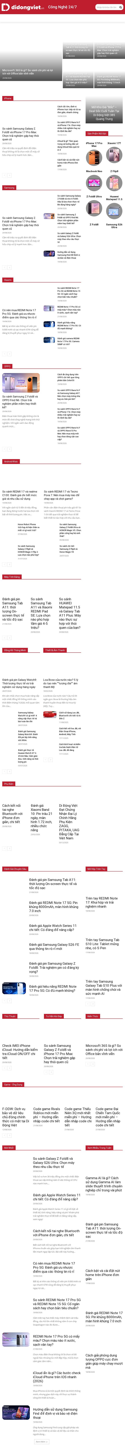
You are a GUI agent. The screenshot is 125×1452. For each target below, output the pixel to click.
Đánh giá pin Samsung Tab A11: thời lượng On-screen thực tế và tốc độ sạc (13, 609)
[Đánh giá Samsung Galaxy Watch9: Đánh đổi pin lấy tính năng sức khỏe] (8, 733)
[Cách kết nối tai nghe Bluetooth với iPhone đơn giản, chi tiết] (13, 796)
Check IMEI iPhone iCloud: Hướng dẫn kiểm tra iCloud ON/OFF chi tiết (20, 1052)
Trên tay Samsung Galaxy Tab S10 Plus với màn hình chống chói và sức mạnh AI (104, 988)
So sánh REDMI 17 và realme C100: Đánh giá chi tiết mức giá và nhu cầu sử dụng (19, 495)
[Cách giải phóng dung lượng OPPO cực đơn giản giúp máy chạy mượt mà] (104, 1341)
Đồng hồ (56, 862)
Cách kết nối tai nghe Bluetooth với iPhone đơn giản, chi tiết (12, 814)
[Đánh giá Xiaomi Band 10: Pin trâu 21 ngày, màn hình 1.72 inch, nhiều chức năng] (42, 796)
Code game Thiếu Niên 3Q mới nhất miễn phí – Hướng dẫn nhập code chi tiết (78, 1117)
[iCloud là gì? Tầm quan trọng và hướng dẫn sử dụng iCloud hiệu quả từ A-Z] (49, 143)
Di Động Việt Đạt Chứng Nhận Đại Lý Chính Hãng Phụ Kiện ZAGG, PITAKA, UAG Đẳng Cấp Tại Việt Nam (69, 822)
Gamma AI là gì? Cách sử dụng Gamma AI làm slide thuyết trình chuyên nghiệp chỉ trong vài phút (104, 1184)
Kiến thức (93, 1016)
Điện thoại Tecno (30, 457)
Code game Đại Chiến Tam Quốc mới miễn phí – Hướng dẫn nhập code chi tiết (108, 1117)
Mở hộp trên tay (96, 869)
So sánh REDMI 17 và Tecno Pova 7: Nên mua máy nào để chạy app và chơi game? (61, 495)
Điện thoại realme (51, 457)
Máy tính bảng (40, 862)
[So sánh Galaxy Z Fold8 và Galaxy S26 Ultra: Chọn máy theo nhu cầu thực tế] (49, 235)
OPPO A (58, 366)
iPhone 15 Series (73, 91)
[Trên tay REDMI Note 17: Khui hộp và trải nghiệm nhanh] (104, 885)
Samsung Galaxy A (72, 183)
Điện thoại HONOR (72, 457)
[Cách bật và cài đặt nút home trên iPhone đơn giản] (49, 161)
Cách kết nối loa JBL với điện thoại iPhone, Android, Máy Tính (70, 731)
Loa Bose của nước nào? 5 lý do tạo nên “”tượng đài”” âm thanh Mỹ (60, 683)
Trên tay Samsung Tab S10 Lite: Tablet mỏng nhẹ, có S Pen (102, 944)
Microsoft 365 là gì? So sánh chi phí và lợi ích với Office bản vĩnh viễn (104, 1050)
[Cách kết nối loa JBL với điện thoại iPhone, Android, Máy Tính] (49, 730)
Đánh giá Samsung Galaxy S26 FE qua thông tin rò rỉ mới (54, 947)
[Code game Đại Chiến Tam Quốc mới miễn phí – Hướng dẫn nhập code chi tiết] (109, 1098)
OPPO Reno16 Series (40, 366)
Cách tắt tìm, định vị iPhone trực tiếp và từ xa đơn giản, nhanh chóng (69, 109)
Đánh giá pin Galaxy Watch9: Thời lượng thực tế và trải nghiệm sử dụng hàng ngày (19, 683)
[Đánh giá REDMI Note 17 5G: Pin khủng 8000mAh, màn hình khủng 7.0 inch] (109, 73)
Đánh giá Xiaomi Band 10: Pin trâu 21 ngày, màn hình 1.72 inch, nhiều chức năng (41, 818)
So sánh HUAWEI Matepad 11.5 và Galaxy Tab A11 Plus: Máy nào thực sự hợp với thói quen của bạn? (70, 613)
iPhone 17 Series (32, 91)
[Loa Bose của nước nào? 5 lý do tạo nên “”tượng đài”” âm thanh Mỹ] (62, 666)
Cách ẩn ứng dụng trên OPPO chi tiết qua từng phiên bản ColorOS (68, 377)
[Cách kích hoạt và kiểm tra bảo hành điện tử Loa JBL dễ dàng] (49, 746)
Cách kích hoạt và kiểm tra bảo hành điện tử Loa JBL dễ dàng (69, 747)
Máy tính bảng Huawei (70, 572)
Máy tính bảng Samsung (69, 570)
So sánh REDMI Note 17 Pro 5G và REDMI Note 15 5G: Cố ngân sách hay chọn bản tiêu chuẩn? (57, 1304)
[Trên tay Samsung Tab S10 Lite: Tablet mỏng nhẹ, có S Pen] (104, 926)
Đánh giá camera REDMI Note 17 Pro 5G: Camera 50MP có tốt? (68, 341)
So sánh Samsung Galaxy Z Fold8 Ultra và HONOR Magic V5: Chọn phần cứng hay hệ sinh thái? (70, 530)
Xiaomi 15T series (51, 273)
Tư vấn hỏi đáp (54, 1016)
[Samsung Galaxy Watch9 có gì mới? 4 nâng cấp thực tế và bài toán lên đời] (8, 714)
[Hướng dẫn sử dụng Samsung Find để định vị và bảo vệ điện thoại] (49, 254)
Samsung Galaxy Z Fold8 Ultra (44, 183)
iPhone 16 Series (53, 91)
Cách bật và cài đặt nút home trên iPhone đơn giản (68, 163)
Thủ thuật (9, 1016)
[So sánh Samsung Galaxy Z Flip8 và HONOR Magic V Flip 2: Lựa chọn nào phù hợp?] (8, 548)
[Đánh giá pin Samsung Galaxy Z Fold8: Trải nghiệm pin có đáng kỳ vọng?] (14, 965)
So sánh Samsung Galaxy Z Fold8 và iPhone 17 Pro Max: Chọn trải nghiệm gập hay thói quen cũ (59, 1054)
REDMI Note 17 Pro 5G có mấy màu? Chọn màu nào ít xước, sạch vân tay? (69, 310)
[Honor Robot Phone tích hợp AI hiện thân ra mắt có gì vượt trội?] (8, 526)
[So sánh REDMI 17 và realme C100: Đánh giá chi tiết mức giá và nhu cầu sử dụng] (20, 478)
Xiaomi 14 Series (73, 273)
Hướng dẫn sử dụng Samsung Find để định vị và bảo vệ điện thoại (68, 255)
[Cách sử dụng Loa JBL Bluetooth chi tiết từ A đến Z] (49, 714)
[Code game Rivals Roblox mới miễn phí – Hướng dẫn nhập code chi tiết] (46, 1098)
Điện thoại (24, 862)
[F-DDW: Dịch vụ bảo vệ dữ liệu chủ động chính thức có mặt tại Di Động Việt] (15, 1098)
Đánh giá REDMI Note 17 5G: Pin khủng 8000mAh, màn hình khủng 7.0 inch (53, 907)
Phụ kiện (77, 864)
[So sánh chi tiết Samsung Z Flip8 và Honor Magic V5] (50, 548)
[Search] (120, 7)
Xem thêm (40, 1441)
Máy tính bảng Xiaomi (45, 572)
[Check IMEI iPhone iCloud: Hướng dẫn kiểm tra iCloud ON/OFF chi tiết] (20, 1032)
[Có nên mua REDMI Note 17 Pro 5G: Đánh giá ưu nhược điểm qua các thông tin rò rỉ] (21, 296)
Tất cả (17, 91)
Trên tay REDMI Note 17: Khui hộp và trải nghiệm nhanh (102, 902)
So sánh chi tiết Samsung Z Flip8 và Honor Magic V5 (68, 549)
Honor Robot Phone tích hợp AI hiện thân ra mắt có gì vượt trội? (28, 527)
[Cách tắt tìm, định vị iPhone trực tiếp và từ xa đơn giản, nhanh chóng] (49, 108)
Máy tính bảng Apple (43, 570)
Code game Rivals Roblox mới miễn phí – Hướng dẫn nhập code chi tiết (46, 1115)
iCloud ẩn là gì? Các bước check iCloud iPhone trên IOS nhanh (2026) (57, 1377)
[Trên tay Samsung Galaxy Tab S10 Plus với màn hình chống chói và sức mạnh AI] (104, 968)
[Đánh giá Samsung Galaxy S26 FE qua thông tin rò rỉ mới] (14, 946)
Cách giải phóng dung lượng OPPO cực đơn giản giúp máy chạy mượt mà (104, 1361)
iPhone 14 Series (73, 93)
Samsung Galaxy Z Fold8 (69, 180)
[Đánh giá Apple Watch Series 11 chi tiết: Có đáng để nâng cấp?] (14, 928)
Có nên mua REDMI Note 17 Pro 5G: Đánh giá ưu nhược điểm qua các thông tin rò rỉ (19, 314)
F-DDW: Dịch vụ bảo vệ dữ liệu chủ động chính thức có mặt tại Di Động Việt (15, 1117)
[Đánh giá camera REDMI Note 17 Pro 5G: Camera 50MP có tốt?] (49, 340)
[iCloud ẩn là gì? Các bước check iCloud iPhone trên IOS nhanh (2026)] (16, 1376)
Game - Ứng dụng (13, 1084)
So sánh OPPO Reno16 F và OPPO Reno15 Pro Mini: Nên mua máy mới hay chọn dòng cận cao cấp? (68, 434)
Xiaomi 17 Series (31, 273)
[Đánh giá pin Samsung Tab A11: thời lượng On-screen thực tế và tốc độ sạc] (78, 44)
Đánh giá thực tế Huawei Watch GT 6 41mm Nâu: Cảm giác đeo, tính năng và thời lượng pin (28, 756)
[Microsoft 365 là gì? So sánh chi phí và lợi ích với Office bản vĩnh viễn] (31, 55)
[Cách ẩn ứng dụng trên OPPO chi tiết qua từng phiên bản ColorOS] (49, 376)
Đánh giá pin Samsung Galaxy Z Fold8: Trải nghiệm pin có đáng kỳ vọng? (54, 968)
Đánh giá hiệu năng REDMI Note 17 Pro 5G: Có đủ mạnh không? (69, 326)
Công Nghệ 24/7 (62, 7)
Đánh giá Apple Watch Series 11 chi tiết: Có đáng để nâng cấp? (53, 928)
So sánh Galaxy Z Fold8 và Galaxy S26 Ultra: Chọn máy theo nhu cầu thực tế (53, 1163)
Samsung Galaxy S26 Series (39, 180)
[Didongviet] (23, 7)
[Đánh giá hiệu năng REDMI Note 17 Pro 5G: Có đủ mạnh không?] (49, 324)
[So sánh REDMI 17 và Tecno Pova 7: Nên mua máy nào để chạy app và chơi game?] (62, 478)
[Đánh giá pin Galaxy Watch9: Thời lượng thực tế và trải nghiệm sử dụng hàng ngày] (21, 666)
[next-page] (9, 175)
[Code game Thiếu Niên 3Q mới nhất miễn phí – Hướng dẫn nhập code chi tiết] (78, 1098)
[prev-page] (4, 175)
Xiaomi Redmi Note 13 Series (67, 275)
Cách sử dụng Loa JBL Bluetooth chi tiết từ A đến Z (69, 716)
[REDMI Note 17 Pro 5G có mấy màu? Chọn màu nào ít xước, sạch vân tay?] (49, 308)
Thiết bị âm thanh (73, 862)
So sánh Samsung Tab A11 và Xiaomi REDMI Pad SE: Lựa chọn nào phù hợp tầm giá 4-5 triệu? (41, 613)
